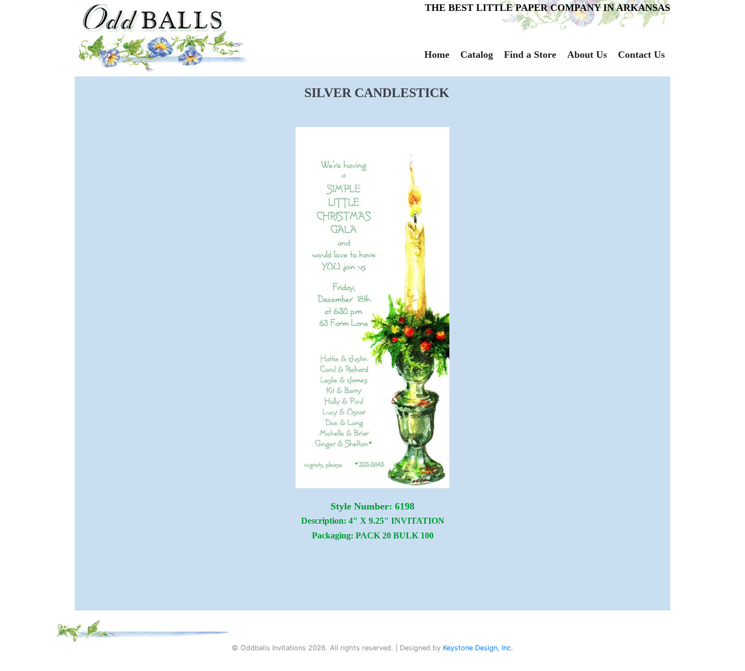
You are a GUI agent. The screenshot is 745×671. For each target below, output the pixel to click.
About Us (587, 54)
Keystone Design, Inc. (478, 648)
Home (436, 54)
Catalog (476, 54)
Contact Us (641, 54)
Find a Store (530, 54)
